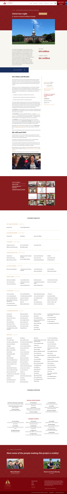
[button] (55, 3)
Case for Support (16, 182)
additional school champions (20, 126)
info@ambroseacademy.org (60, 492)
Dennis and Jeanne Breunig (52, 472)
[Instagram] (34, 487)
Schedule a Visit (34, 481)
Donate (32, 484)
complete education (49, 86)
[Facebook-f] (32, 487)
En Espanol (7, 0)
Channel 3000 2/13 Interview (16, 187)
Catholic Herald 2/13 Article (18, 189)
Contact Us (2, 0)
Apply (32, 483)
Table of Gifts (15, 184)
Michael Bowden (15, 472)
